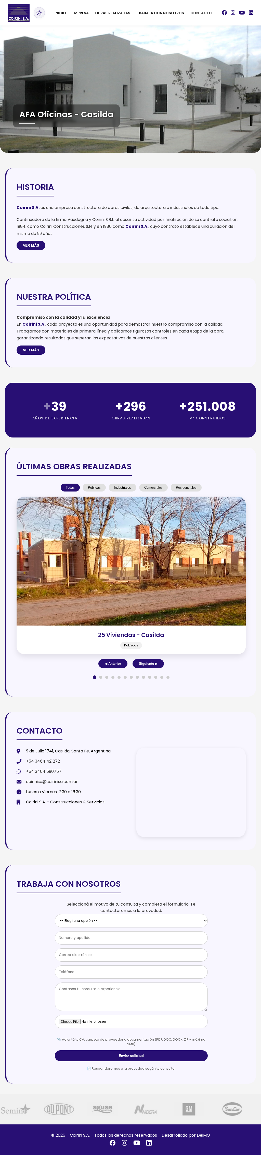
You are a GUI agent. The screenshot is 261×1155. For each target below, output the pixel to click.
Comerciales (153, 487)
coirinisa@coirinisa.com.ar (52, 782)
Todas (70, 487)
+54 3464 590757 (43, 771)
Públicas (94, 487)
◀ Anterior (113, 664)
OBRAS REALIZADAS (112, 13)
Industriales (122, 487)
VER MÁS (31, 245)
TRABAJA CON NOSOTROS (160, 13)
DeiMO (203, 1135)
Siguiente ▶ (148, 664)
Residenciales (186, 487)
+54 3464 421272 (43, 761)
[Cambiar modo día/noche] (39, 12)
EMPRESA (80, 13)
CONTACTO (201, 13)
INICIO (60, 13)
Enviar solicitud (131, 1056)
